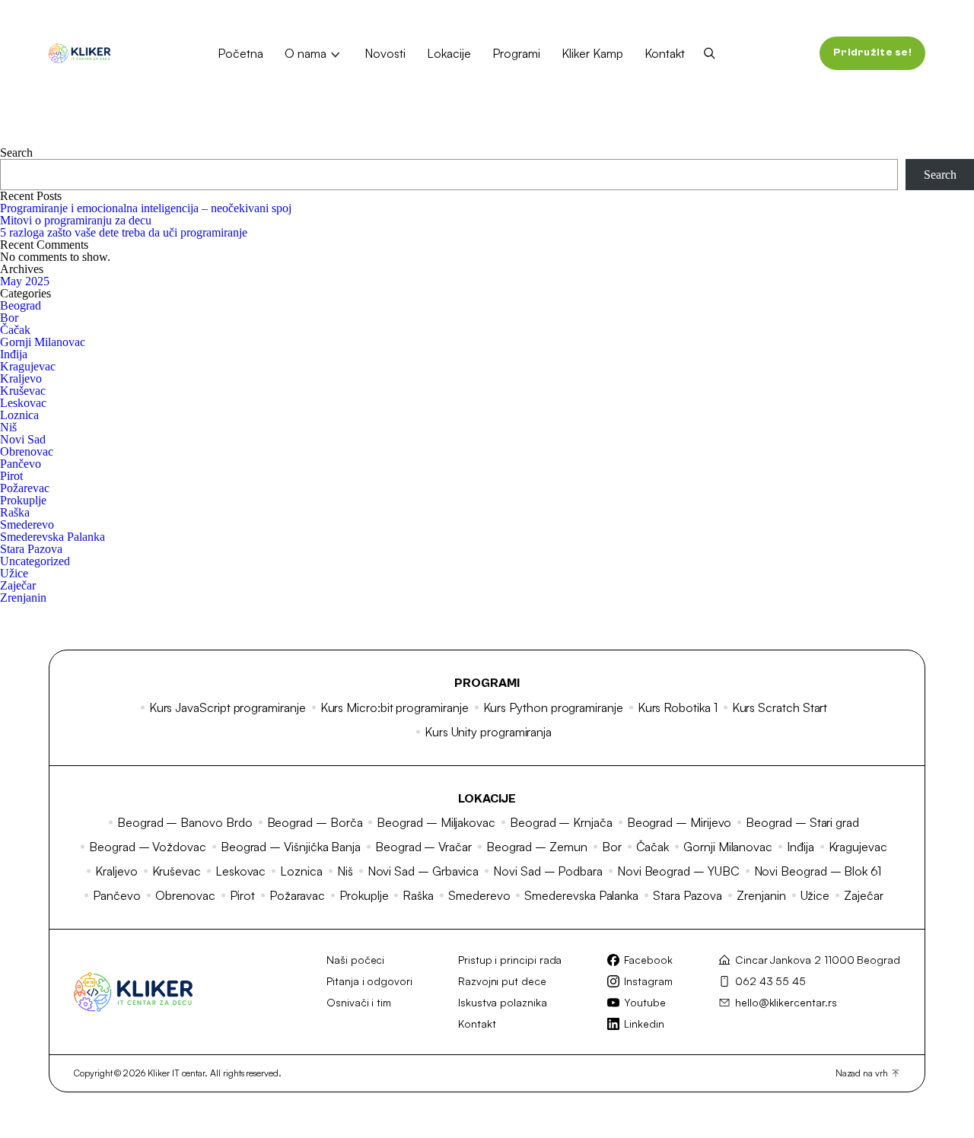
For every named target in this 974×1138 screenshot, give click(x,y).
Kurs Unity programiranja (488, 731)
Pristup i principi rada (510, 960)
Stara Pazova (31, 548)
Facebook (648, 960)
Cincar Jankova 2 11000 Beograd (817, 960)
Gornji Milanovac (42, 341)
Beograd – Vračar (423, 846)
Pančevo (20, 463)
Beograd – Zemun (536, 846)
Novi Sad (23, 439)
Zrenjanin (23, 597)
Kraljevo (21, 378)
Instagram (648, 981)
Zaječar (18, 585)
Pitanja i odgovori (369, 981)
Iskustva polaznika (502, 1003)
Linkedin (644, 1024)
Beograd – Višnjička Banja (291, 846)
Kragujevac (28, 366)
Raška (15, 512)
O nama (305, 53)
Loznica (19, 414)
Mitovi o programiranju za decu (75, 220)
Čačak (15, 329)
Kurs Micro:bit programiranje (394, 707)
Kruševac (23, 390)
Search (16, 152)
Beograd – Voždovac (147, 846)
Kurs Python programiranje (553, 707)
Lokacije (449, 53)
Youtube (645, 1003)
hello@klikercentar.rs (786, 1003)
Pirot (11, 475)
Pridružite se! (872, 52)
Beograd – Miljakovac (436, 822)
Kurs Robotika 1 (678, 707)
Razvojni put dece (502, 981)
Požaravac (297, 895)
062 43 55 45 (770, 981)
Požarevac (24, 488)
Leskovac (23, 402)
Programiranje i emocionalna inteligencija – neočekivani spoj (145, 208)
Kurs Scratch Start (780, 707)
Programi (516, 53)
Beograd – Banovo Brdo (184, 822)
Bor (9, 317)
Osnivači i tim (358, 1003)
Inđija (13, 354)
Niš (8, 427)
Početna (240, 53)
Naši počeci (355, 960)
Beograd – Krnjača (561, 822)
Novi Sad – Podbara (548, 871)
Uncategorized (35, 561)
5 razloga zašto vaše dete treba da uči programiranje (123, 232)
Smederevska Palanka (52, 536)
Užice (14, 573)
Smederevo (27, 524)
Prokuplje (23, 500)
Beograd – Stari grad (802, 822)
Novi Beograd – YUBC (678, 871)
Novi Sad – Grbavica (423, 871)
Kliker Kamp (592, 53)
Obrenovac (26, 451)
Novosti (385, 53)
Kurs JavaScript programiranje (227, 707)
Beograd (20, 305)
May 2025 (24, 281)
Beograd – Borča (315, 822)
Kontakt (665, 53)
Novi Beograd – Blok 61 (817, 871)
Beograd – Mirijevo (679, 822)
